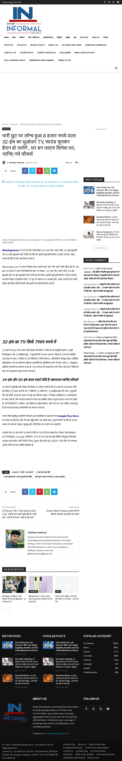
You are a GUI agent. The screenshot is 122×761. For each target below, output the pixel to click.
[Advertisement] (82, 19)
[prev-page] (4, 609)
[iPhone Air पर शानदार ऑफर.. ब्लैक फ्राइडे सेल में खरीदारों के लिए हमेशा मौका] (41, 584)
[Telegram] (54, 171)
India (58, 591)
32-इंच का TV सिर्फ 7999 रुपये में (22, 472)
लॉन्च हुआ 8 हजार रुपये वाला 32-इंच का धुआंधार (50, 476)
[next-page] (9, 609)
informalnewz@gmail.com (56, 733)
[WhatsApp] (47, 171)
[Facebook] (105, 2)
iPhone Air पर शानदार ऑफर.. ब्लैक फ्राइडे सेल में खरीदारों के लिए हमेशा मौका (40, 599)
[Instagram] (109, 2)
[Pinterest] (40, 171)
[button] (116, 68)
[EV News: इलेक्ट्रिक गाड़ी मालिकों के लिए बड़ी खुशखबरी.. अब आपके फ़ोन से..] (14, 584)
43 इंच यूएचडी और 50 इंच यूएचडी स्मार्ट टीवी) (17, 476)
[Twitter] (113, 2)
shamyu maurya (16, 162)
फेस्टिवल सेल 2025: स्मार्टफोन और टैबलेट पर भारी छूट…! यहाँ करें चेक (67, 599)
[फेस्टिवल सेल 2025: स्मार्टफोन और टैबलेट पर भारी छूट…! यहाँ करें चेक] (67, 584)
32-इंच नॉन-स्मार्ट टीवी (43, 472)
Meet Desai (89, 352)
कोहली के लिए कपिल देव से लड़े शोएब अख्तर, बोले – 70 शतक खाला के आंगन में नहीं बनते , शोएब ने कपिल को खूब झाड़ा (101, 287)
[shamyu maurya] (4, 162)
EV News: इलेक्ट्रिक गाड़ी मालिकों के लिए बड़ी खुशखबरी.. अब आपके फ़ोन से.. (14, 599)
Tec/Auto (14, 124)
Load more (101, 248)
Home (5, 124)
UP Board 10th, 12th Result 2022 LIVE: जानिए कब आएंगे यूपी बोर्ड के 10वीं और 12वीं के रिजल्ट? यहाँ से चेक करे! (19, 514)
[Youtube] (118, 2)
